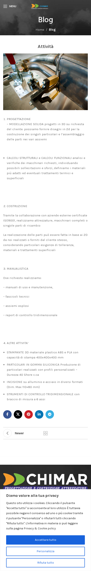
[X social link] (18, 414)
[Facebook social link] (7, 414)
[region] (45, 530)
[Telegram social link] (50, 414)
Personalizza (45, 551)
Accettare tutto (45, 540)
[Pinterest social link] (28, 414)
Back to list (45, 433)
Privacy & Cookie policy (40, 528)
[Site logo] (45, 6)
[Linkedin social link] (39, 414)
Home (40, 29)
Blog (52, 29)
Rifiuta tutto (45, 562)
